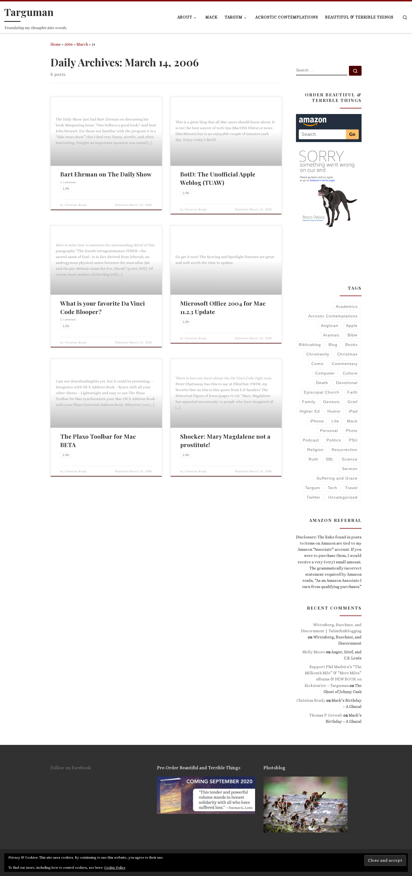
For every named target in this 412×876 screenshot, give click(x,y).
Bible (353, 335)
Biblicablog (310, 344)
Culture (350, 373)
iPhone (317, 421)
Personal (329, 430)
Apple (352, 325)
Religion (315, 449)
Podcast (311, 440)
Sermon (350, 468)
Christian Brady (76, 205)
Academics (347, 306)
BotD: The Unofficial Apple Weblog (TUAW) (217, 178)
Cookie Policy (115, 868)
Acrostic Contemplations (333, 316)
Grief (353, 401)
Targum (312, 487)
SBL (330, 459)
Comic (317, 363)
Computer (325, 373)
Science (350, 459)
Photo (352, 430)
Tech (332, 487)
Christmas (347, 354)
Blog (332, 344)
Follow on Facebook (70, 767)
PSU (353, 440)
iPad (353, 411)
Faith (352, 392)
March (82, 44)
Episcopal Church (321, 392)
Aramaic (331, 335)
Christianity (317, 354)
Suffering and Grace (337, 478)
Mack (352, 421)
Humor (334, 411)
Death (322, 382)
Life (335, 421)
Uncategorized (343, 497)
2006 (68, 44)
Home (55, 44)
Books (351, 344)
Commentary (345, 363)
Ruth (313, 459)
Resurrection (345, 449)
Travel (351, 487)
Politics (334, 440)
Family (309, 401)
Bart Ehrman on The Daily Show (106, 174)
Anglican (329, 325)
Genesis (331, 401)
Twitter (313, 497)
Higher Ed (310, 411)
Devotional (347, 382)
